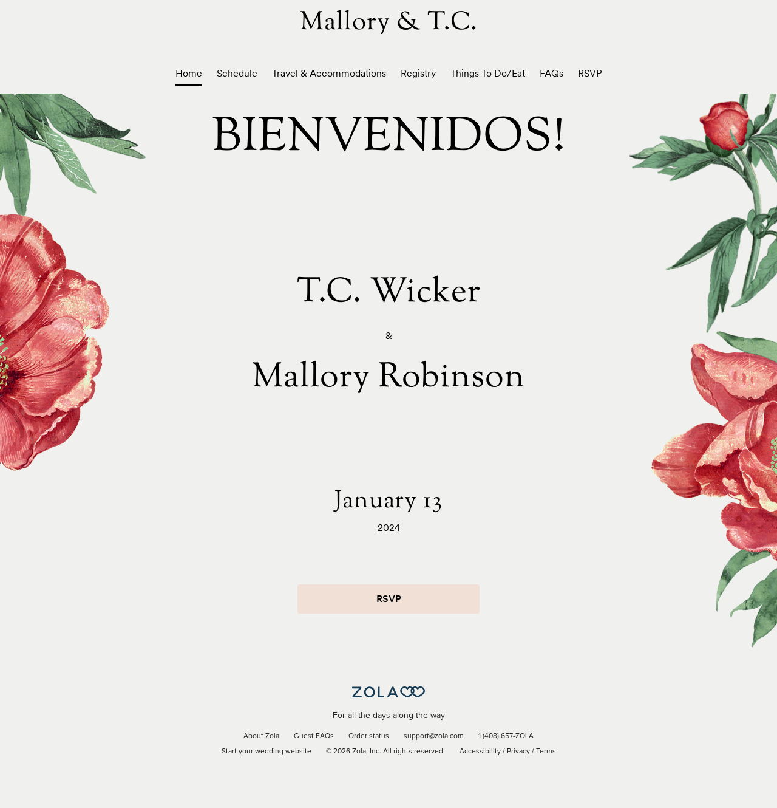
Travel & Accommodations (329, 73)
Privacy (518, 751)
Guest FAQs (314, 736)
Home (188, 73)
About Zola (261, 736)
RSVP (590, 73)
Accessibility (480, 751)
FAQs (551, 73)
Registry (418, 73)
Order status (368, 736)
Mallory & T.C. (389, 23)
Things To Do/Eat (487, 73)
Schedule (237, 73)
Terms (546, 751)
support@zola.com (434, 736)
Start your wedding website (266, 751)
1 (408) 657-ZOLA (506, 736)
